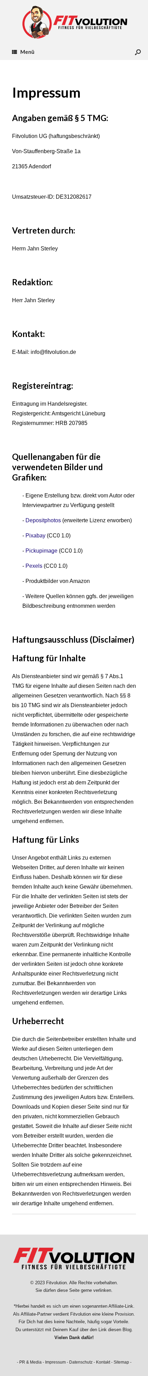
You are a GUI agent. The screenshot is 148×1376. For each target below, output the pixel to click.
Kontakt (103, 1362)
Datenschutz (81, 1362)
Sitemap (121, 1362)
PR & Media (30, 1362)
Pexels (33, 566)
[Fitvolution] (74, 22)
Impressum (55, 1362)
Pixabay (35, 535)
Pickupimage (41, 551)
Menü (27, 52)
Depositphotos (43, 520)
